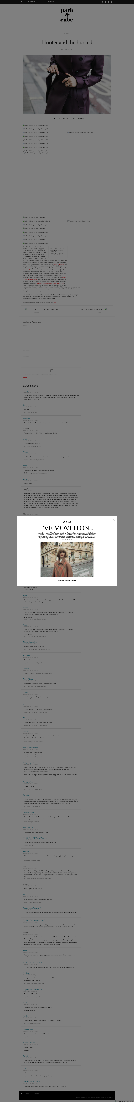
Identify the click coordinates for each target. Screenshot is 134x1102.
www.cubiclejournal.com (67, 580)
